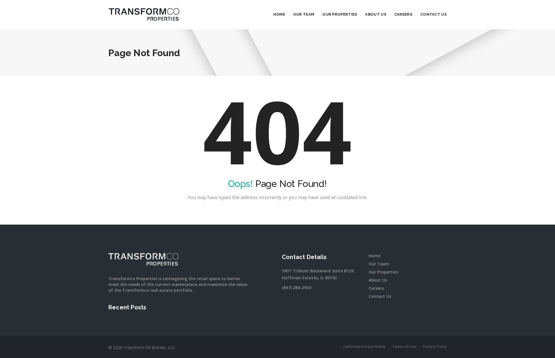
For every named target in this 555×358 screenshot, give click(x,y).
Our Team (303, 14)
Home (279, 14)
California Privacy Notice (364, 346)
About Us (375, 14)
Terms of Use (404, 346)
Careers (403, 14)
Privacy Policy (435, 346)
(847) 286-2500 (296, 287)
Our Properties (339, 14)
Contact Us (433, 14)
